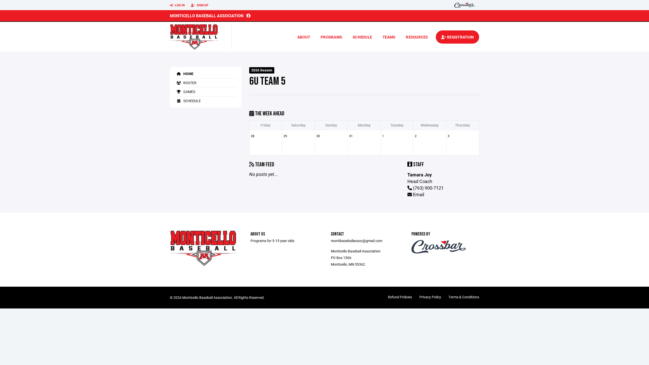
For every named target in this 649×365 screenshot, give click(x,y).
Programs (331, 37)
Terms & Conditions (463, 297)
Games (189, 91)
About (303, 37)
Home (188, 73)
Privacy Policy (430, 297)
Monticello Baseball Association (206, 15)
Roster (189, 82)
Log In (179, 5)
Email (418, 194)
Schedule (362, 37)
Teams (389, 37)
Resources (417, 37)
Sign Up (202, 5)
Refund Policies (400, 297)
